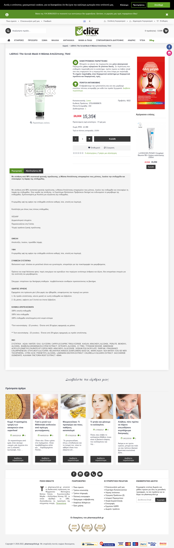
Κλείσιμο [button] (124, 5)
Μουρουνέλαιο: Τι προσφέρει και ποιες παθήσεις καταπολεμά (73, 426)
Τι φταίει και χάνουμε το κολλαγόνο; (100, 423)
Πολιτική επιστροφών (81, 496)
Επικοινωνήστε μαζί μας (115, 487)
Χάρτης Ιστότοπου (112, 493)
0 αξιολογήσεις (91, 153)
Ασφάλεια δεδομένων (81, 503)
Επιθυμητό (95, 148)
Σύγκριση (110, 148)
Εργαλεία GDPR (112, 506)
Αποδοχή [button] (158, 5)
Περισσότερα (61, 503)
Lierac (88, 101)
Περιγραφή (17, 171)
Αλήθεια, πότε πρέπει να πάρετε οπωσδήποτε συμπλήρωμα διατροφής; (128, 427)
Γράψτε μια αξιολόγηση (107, 153)
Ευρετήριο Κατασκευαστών (116, 490)
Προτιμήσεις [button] (139, 5)
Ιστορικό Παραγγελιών (114, 498)
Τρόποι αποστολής (80, 490)
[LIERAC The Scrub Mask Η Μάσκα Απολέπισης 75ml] (40, 90)
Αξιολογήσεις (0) (33, 171)
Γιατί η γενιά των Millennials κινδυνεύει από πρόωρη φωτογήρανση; (45, 426)
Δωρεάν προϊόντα (112, 509)
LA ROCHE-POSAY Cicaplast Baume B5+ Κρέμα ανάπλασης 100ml (151, 155)
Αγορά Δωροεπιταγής (113, 501)
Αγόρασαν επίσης (145, 114)
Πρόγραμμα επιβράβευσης (83, 499)
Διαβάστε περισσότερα (17, 459)
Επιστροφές (110, 504)
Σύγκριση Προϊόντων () (114, 495)
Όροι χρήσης (78, 506)
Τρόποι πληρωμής (80, 493)
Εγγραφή (160, 500)
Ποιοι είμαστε (78, 487)
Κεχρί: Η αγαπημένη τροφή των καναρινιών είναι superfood (17, 426)
